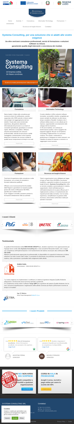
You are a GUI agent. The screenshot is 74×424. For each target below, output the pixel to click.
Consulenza (30, 21)
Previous (2, 350)
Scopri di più (19, 143)
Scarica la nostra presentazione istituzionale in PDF (22, 82)
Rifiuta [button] (22, 418)
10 (45, 363)
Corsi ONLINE (26, 389)
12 (49, 363)
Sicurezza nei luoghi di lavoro (32, 26)
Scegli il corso (46, 389)
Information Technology (45, 21)
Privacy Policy (61, 421)
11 (47, 363)
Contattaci (48, 26)
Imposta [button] (7, 418)
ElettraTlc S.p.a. (36, 295)
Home (10, 21)
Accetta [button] (15, 418)
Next (72, 350)
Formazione (60, 21)
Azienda (18, 21)
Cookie (70, 421)
